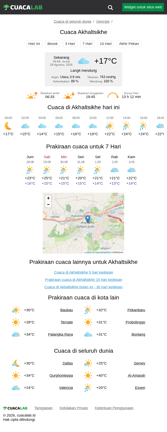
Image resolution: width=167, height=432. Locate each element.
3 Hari (70, 44)
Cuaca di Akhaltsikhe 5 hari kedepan (83, 272)
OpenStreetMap (103, 252)
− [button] (48, 204)
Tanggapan (43, 408)
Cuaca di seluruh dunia (72, 22)
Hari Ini (34, 44)
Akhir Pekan (129, 44)
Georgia (102, 22)
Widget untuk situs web (143, 7)
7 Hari (87, 44)
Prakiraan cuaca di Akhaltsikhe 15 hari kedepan (83, 280)
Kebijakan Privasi (74, 408)
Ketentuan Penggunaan (114, 408)
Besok (52, 44)
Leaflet (87, 252)
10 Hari (106, 44)
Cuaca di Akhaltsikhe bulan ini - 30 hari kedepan (83, 287)
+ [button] (48, 198)
